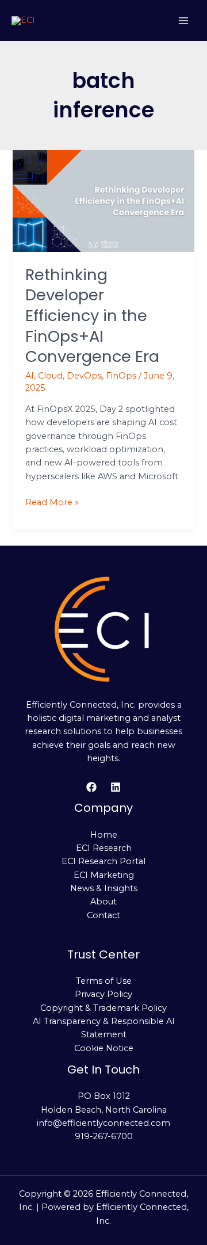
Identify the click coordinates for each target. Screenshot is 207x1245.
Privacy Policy (103, 994)
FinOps (121, 376)
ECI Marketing (104, 875)
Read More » (52, 501)
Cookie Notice (103, 1048)
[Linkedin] (115, 787)
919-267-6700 (104, 1136)
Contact (103, 915)
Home (103, 835)
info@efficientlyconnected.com (103, 1123)
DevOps (84, 376)
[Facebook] (91, 787)
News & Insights (103, 888)
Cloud (50, 376)
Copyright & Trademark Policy (103, 1008)
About (103, 901)
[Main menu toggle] (183, 21)
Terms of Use (104, 981)
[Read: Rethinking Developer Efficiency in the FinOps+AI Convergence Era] (103, 200)
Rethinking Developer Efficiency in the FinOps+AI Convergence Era (92, 315)
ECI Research (104, 848)
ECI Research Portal (103, 861)
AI (29, 376)
